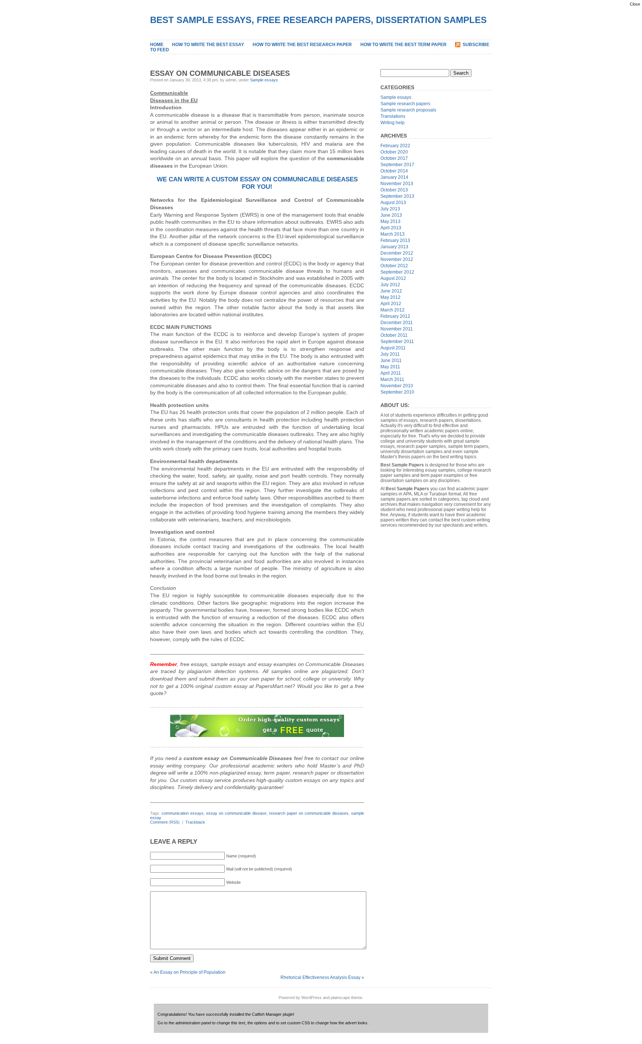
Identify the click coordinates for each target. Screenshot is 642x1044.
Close (635, 4)
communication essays (183, 813)
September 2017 (397, 164)
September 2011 (397, 341)
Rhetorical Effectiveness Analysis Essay (320, 977)
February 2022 (395, 145)
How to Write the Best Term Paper (403, 44)
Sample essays (264, 80)
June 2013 (391, 215)
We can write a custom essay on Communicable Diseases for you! (257, 183)
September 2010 (397, 392)
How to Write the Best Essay (208, 44)
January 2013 (394, 246)
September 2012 (397, 272)
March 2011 (392, 379)
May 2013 (390, 221)
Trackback (195, 822)
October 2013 (394, 190)
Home (156, 44)
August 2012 (393, 278)
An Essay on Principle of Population (189, 972)
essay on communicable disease (236, 813)
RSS (174, 822)
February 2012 (395, 316)
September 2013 (397, 196)
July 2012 (390, 284)
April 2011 (390, 373)
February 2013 (395, 240)
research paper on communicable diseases (308, 813)
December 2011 (396, 322)
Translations (392, 116)
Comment (159, 822)
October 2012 (394, 265)
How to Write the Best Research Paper (302, 44)
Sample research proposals (408, 110)
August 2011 (393, 347)
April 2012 (390, 303)
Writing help (392, 122)
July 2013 (390, 208)
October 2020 (394, 152)
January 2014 (394, 177)
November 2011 (396, 329)
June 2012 (391, 291)
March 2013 (392, 234)
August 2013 (393, 202)
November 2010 (396, 385)
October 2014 (394, 171)
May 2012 (390, 297)
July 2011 (390, 354)
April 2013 (390, 227)
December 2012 (396, 253)
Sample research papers (405, 103)
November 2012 (396, 259)
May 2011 (390, 366)
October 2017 (394, 158)
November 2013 (396, 183)
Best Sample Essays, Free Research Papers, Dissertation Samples (318, 20)
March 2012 (392, 310)
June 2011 (391, 360)
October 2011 (394, 335)
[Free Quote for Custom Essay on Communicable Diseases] (257, 726)
